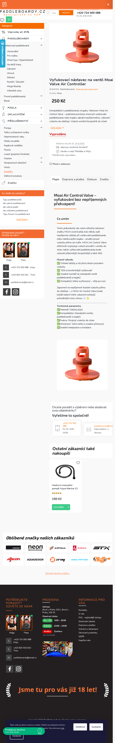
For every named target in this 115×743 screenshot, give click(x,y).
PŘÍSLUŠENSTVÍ (20, 121)
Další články (22, 219)
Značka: (55, 93)
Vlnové (10, 73)
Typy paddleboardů (12, 199)
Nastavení (16, 736)
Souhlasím (96, 727)
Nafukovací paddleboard (16, 45)
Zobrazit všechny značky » (57, 573)
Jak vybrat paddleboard (14, 203)
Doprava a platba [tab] (73, 179)
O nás (81, 613)
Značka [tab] (104, 179)
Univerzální (12, 51)
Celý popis (56, 127)
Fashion (8, 158)
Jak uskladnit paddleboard (15, 210)
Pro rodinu (12, 55)
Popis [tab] (55, 179)
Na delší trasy (14, 64)
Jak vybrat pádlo (10, 207)
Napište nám (85, 640)
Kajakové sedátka (13, 145)
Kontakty (83, 610)
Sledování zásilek (87, 621)
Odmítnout (80, 727)
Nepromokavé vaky (14, 136)
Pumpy (7, 128)
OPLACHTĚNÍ (18, 114)
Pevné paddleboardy (15, 96)
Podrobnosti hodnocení (87, 89)
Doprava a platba (87, 625)
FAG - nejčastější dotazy (90, 617)
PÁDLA (14, 107)
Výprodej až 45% (21, 32)
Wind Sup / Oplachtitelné (20, 60)
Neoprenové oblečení (15, 162)
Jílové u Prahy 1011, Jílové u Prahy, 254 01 (55, 611)
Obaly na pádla (11, 141)
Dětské (11, 77)
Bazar (7, 100)
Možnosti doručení (83, 147)
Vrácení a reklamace (88, 629)
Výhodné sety (14, 90)
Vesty (7, 167)
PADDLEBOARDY (21, 38)
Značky (12, 183)
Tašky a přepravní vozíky (16, 132)
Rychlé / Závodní (15, 81)
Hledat (66, 12)
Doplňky (8, 171)
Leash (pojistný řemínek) (16, 154)
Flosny (7, 149)
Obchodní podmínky (88, 632)
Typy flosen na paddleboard (16, 214)
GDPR (81, 636)
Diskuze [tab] (92, 179)
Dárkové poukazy (13, 176)
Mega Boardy (14, 86)
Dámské (11, 69)
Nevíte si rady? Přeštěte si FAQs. (76, 151)
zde (62, 728)
